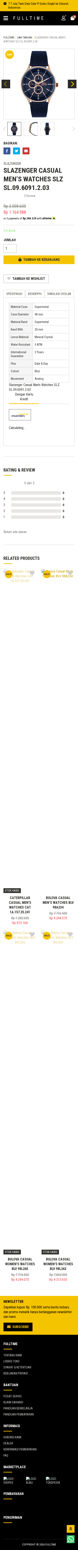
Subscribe (20, 1327)
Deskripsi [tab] (35, 294)
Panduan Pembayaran (18, 1414)
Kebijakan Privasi (15, 1373)
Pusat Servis (12, 1396)
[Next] (72, 84)
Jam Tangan (24, 37)
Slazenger (12, 163)
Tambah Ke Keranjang (41, 260)
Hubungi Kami (12, 1437)
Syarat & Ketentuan (17, 1367)
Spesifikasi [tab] (14, 294)
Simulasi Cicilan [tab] (59, 294)
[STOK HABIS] (19, 731)
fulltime (8, 37)
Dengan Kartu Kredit (24, 396)
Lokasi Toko (11, 1361)
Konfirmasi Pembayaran (20, 1449)
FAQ (5, 1455)
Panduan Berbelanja (18, 1408)
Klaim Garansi (13, 1402)
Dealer (8, 1443)
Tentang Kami (12, 1355)
